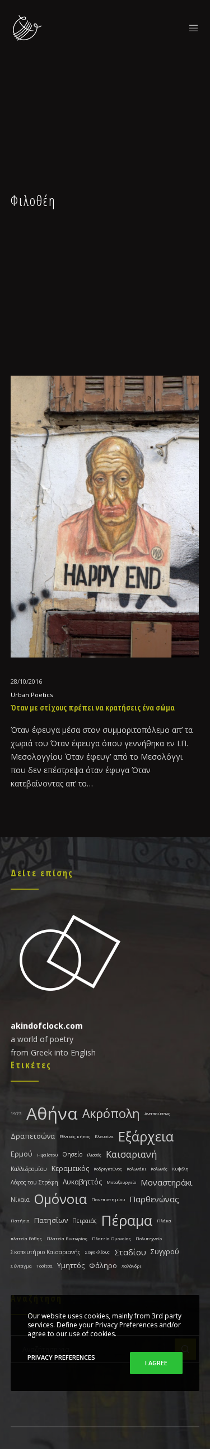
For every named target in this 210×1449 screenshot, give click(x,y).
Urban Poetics (32, 694)
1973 (16, 1113)
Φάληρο (103, 1265)
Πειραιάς (84, 1221)
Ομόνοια (60, 1199)
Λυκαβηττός (82, 1182)
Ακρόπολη (111, 1113)
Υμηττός (71, 1265)
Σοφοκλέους (97, 1252)
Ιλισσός (94, 1154)
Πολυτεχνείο (149, 1238)
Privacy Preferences (61, 1357)
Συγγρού (165, 1251)
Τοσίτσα (44, 1266)
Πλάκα (164, 1220)
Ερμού (21, 1154)
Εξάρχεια (146, 1136)
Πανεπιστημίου (108, 1199)
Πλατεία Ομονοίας (111, 1238)
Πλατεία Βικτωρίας (66, 1238)
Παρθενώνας (154, 1199)
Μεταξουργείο (121, 1182)
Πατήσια (20, 1220)
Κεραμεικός (70, 1168)
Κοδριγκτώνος (108, 1168)
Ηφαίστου (47, 1154)
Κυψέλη (180, 1168)
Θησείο (72, 1154)
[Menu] (190, 28)
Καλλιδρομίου (29, 1169)
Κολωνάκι (136, 1168)
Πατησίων (51, 1220)
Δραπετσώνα (33, 1136)
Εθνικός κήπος (74, 1136)
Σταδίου (130, 1252)
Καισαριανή (131, 1154)
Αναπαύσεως (157, 1113)
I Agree (156, 1363)
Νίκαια (20, 1199)
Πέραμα (126, 1220)
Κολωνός (159, 1168)
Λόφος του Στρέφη (34, 1182)
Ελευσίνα (104, 1136)
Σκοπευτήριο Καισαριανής (46, 1252)
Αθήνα (52, 1113)
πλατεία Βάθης (26, 1238)
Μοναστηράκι (167, 1182)
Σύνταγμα (21, 1266)
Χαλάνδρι (131, 1266)
